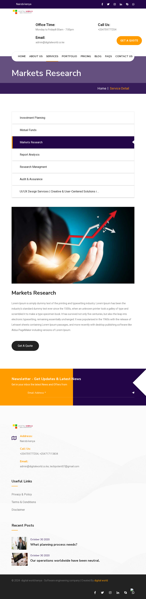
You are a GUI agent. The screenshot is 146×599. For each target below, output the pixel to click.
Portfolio (69, 56)
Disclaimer (18, 509)
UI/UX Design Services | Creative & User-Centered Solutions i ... (59, 191)
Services (52, 56)
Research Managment (33, 167)
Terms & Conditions (24, 502)
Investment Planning (32, 117)
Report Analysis (30, 154)
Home (22, 56)
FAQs (108, 56)
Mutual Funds (28, 130)
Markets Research (31, 142)
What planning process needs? (53, 544)
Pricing (86, 56)
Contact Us (123, 56)
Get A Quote (129, 40)
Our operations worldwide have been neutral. (65, 560)
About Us (36, 56)
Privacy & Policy (22, 494)
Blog (98, 56)
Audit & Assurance (31, 179)
